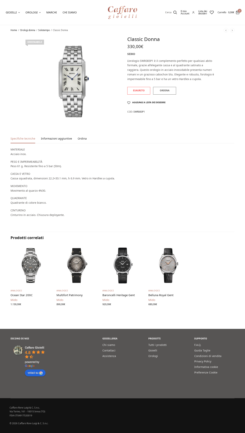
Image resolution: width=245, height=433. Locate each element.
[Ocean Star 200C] (31, 265)
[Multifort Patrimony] (76, 265)
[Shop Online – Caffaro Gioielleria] (122, 12)
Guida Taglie (202, 350)
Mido (14, 300)
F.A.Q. (197, 345)
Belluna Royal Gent (160, 295)
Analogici (16, 290)
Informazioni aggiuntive (56, 138)
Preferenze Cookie (205, 372)
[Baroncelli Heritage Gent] (122, 265)
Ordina (82, 138)
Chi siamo (70, 12)
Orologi (31, 12)
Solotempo (44, 30)
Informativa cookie (206, 367)
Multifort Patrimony (69, 295)
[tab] (26, 140)
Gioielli (11, 12)
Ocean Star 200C (22, 295)
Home (14, 30)
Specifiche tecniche (23, 138)
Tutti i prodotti (157, 345)
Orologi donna (27, 30)
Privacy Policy (202, 361)
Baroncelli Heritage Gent (118, 295)
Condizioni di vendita (207, 356)
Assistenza (109, 356)
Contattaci (108, 350)
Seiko (131, 54)
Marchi (51, 12)
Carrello (222, 12)
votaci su (33, 372)
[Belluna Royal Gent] (168, 265)
